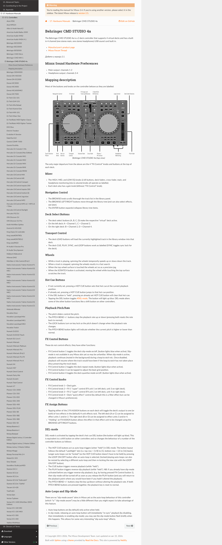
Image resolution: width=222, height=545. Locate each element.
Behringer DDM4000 (14, 72)
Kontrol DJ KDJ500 (14, 228)
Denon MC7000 (13, 94)
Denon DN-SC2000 (14, 79)
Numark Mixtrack (13, 342)
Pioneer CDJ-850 (13, 397)
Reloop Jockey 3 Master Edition (18, 447)
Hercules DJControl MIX (16, 175)
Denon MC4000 (13, 87)
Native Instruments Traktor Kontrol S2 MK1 (21, 270)
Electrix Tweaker (13, 131)
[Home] (46, 21)
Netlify (124, 540)
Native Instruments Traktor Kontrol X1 (21, 302)
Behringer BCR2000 (14, 50)
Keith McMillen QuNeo (15, 225)
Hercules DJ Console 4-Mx (16, 149)
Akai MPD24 (11, 25)
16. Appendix (8, 10)
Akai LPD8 (11, 21)
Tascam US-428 (12, 487)
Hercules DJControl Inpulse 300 (18, 189)
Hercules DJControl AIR (15, 178)
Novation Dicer (12, 313)
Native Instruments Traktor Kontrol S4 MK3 (21, 297)
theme (71, 540)
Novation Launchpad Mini (16, 317)
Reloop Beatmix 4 (13, 430)
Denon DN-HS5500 (14, 76)
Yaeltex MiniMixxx (13, 523)
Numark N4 (11, 364)
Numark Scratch (12, 379)
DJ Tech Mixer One (14, 116)
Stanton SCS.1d (12, 473)
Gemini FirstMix (12, 145)
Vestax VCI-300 (12, 515)
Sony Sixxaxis (11, 462)
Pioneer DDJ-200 (13, 401)
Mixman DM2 (12, 257)
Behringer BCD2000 (14, 43)
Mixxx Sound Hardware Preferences (20, 65)
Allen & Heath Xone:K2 (15, 28)
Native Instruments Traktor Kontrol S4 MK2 (21, 291)
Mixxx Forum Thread (57, 51)
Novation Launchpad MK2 (16, 324)
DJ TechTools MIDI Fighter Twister (19, 123)
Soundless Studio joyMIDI (16, 465)
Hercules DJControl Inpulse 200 (18, 186)
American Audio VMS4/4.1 (16, 39)
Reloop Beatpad (12, 434)
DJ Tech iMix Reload (14, 105)
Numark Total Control (14, 383)
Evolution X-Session (14, 134)
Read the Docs (91, 540)
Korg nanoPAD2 (12, 243)
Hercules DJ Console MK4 (16, 164)
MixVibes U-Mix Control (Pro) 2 (18, 261)
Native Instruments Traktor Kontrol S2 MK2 (21, 276)
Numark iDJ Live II (13, 339)
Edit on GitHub (128, 21)
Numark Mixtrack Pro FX (16, 357)
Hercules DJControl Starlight (17, 210)
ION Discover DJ (13, 217)
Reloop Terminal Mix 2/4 (16, 454)
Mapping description (15, 68)
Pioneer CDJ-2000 (14, 390)
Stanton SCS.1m (12, 476)
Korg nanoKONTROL (14, 235)
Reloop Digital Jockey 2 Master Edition (21, 443)
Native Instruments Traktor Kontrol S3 (21, 286)
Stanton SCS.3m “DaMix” (16, 484)
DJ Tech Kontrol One (14, 109)
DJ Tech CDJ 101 (13, 98)
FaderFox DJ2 (12, 138)
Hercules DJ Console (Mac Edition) (19, 153)
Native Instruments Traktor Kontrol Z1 (21, 306)
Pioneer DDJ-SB (13, 412)
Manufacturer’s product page (61, 47)
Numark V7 (11, 386)
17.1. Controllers (10, 18)
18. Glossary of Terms (11, 527)
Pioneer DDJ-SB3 (13, 419)
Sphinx (58, 540)
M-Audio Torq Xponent (15, 250)
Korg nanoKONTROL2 (15, 239)
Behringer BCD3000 (14, 47)
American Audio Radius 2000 (17, 32)
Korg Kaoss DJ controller (16, 232)
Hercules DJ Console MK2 (16, 160)
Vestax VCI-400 (12, 519)
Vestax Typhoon (12, 498)
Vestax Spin (11, 495)
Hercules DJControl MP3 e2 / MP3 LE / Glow (21, 205)
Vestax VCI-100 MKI (14, 508)
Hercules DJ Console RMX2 (17, 171)
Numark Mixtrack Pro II (15, 361)
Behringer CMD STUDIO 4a (17, 61)
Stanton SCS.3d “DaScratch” (17, 480)
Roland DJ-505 (12, 458)
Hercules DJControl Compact (17, 182)
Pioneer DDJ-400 (13, 404)
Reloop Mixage (12, 451)
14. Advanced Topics (11, 2)
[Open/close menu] (1, 13)
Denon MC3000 (13, 83)
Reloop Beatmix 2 (13, 426)
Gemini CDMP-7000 (14, 142)
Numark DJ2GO (13, 331)
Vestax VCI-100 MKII (15, 512)
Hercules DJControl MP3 (16, 200)
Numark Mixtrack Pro (14, 350)
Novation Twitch (13, 328)
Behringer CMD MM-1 (15, 58)
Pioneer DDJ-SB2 (13, 416)
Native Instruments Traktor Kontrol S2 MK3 (21, 282)
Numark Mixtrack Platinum (16, 346)
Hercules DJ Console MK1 (16, 156)
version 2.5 (83, 13)
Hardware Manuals (60, 21)
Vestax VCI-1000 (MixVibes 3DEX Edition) (19, 503)
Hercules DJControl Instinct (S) (18, 193)
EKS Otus (10, 127)
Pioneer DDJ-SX (13, 423)
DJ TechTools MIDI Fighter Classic (19, 120)
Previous (53, 526)
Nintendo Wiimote (13, 309)
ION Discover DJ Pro (14, 221)
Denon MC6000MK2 (14, 90)
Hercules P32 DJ (13, 214)
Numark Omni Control (15, 372)
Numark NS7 (11, 368)
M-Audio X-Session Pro (15, 247)
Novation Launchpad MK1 (16, 320)
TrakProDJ (11, 491)
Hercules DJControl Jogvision (17, 197)
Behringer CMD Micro (15, 54)
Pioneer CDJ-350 (13, 394)
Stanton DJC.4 (12, 469)
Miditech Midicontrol (14, 254)
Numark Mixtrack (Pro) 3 (16, 353)
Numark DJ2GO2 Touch (15, 335)
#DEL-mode (82, 298)
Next (128, 526)
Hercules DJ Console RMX (16, 167)
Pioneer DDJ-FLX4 (14, 408)
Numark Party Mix (13, 375)
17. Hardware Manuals (12, 14)
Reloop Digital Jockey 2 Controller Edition (19, 439)
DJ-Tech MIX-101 (13, 112)
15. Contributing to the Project (15, 6)
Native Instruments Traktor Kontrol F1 (21, 265)
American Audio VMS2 (15, 36)
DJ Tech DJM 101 (13, 101)
